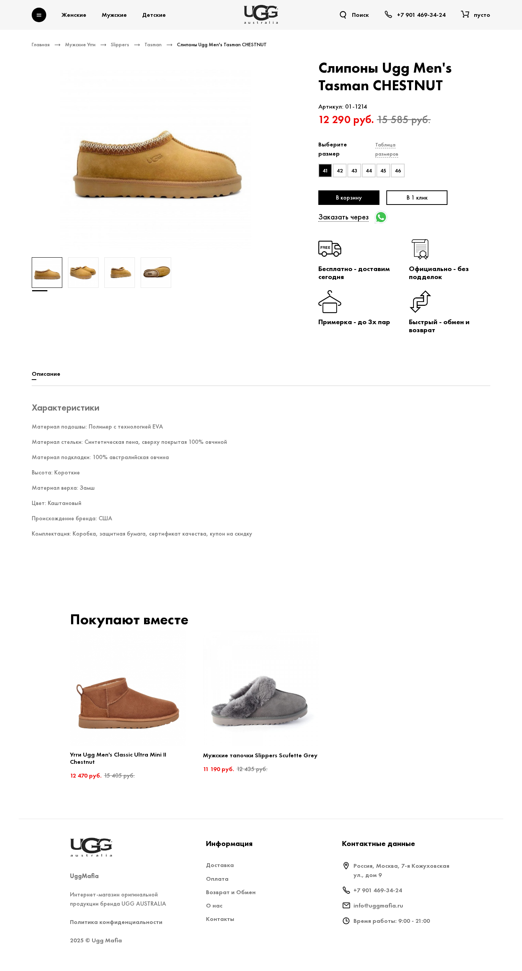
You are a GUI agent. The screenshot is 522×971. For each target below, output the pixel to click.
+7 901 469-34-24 (377, 890)
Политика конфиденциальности (116, 922)
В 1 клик (417, 197)
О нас (214, 905)
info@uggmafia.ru (378, 905)
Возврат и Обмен (231, 892)
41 (325, 170)
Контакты (220, 919)
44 (369, 170)
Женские (74, 15)
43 (354, 170)
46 (398, 170)
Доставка (220, 865)
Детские (154, 15)
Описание (46, 374)
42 (340, 170)
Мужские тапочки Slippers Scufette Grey (260, 755)
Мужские (114, 15)
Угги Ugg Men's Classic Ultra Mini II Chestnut (118, 758)
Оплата (217, 879)
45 (383, 170)
